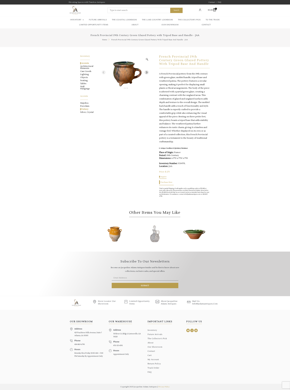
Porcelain (84, 106)
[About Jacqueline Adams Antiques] (157, 301)
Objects (84, 77)
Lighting (84, 74)
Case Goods (85, 71)
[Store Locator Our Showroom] (94, 301)
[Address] (71, 329)
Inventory (75, 20)
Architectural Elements (86, 67)
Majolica (84, 103)
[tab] (122, 88)
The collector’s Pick (189, 20)
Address (78, 329)
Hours (77, 349)
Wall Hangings (85, 88)
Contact (206, 25)
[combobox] (139, 10)
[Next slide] (147, 72)
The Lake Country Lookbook (157, 20)
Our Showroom (170, 25)
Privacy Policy (164, 387)
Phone (77, 340)
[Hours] (71, 349)
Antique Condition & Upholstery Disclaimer (174, 148)
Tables (83, 84)
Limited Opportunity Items (93, 25)
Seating (84, 81)
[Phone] (71, 340)
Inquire (163, 177)
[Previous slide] (104, 72)
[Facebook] (188, 330)
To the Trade (213, 20)
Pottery (84, 109)
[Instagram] (192, 330)
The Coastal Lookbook (124, 20)
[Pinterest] (196, 330)
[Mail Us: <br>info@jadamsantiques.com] (189, 301)
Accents (85, 63)
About (135, 25)
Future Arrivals (98, 20)
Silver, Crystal (86, 112)
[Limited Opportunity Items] (126, 301)
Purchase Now (166, 182)
